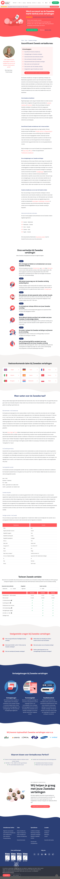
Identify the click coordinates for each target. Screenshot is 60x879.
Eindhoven (46, 832)
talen (19, 2)
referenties (29, 2)
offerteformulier (36, 268)
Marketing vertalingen (35, 832)
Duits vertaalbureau (21, 831)
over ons (34, 2)
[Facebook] (38, 854)
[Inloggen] (50, 3)
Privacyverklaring (7, 838)
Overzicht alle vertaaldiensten (34, 842)
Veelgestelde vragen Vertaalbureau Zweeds (33, 69)
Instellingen (16, 875)
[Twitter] (34, 854)
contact (39, 2)
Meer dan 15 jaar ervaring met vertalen (44, 764)
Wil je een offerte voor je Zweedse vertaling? (37, 72)
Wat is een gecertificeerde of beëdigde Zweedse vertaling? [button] (15, 639)
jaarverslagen (35, 201)
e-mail (43, 268)
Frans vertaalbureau (21, 834)
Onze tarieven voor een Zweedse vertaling (33, 66)
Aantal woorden (43, 586)
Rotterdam (46, 834)
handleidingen (42, 201)
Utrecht (46, 836)
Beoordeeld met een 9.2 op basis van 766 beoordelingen (43, 17)
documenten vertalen (40, 237)
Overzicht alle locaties (49, 840)
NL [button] (46, 2)
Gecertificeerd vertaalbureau (9, 832)
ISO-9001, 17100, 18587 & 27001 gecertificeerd (16, 763)
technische (29, 105)
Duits (9, 432)
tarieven (24, 2)
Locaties (46, 827)
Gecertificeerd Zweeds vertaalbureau (32, 52)
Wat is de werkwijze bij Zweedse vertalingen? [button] (15, 651)
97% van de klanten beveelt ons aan (16, 764)
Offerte (55, 2)
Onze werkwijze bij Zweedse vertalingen (33, 59)
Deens (24, 150)
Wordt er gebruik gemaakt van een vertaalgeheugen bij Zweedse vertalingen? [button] (43, 650)
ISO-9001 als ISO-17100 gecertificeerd (43, 131)
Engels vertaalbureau (21, 832)
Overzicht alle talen (21, 840)
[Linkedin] (42, 854)
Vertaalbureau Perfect (8, 827)
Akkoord (6, 875)
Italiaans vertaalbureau (22, 836)
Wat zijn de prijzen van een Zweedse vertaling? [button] (43, 645)
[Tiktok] (53, 854)
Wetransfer (50, 268)
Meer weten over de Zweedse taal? (31, 64)
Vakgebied (23, 586)
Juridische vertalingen (35, 831)
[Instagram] (49, 854)
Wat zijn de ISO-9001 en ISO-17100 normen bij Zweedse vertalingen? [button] (15, 646)
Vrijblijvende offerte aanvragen (40, 806)
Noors (27, 150)
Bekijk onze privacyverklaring (8, 872)
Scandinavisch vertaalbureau (27, 152)
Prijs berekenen (54, 6)
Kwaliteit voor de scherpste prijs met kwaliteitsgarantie (44, 759)
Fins (31, 150)
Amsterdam (46, 831)
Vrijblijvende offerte (32, 30)
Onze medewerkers (7, 834)
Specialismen (34, 827)
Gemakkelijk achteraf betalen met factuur (44, 763)
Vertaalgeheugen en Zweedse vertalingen (33, 54)
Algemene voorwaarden (8, 831)
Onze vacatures (6, 836)
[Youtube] (45, 854)
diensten (14, 2)
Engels (11, 432)
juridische (49, 103)
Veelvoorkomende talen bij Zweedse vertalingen (34, 61)
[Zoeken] (43, 3)
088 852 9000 (48, 30)
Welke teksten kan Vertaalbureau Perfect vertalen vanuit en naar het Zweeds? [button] (42, 639)
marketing (23, 105)
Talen (18, 827)
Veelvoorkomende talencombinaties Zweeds (33, 56)
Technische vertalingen (35, 834)
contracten (47, 201)
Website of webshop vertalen (35, 837)
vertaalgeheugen (40, 171)
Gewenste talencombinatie (7, 586)
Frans (16, 432)
